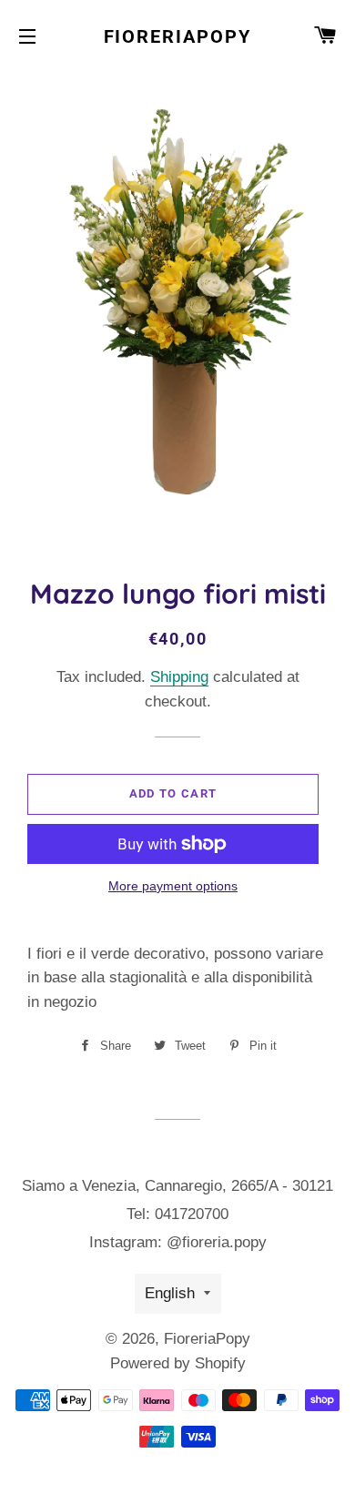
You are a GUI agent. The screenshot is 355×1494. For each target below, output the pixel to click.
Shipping (179, 677)
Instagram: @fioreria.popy (178, 1242)
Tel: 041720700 (177, 1214)
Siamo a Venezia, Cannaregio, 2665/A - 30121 (177, 1185)
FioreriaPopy (178, 36)
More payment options (173, 886)
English (170, 1293)
